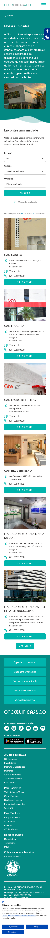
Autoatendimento (12, 856)
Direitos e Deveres (13, 800)
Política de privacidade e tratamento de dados (19, 915)
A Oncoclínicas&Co (15, 754)
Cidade (8, 165)
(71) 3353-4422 (16, 483)
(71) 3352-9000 (16, 557)
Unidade (8, 178)
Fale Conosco (10, 782)
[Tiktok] (21, 728)
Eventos (8, 825)
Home (10, 15)
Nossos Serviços (13, 834)
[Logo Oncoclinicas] (17, 5)
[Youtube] (28, 728)
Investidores (10, 762)
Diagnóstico (10, 838)
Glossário (8, 807)
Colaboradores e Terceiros (19, 852)
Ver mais (25, 646)
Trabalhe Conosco (13, 778)
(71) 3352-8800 (16, 275)
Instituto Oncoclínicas (14, 766)
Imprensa (8, 770)
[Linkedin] (35, 728)
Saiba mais (25, 282)
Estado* (8, 153)
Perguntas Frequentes (14, 803)
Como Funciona (11, 796)
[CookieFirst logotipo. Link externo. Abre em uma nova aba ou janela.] (3, 902)
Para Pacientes (12, 787)
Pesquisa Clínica (12, 817)
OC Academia (11, 829)
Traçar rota (14, 271)
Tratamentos (10, 842)
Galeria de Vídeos (12, 774)
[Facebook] (6, 728)
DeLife (7, 846)
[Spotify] (42, 728)
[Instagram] (13, 728)
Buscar (25, 193)
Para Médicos (12, 813)
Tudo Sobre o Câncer (14, 792)
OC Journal (9, 821)
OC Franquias (10, 759)
